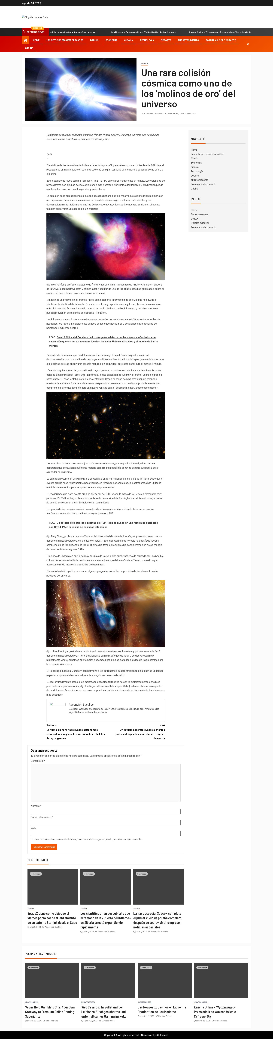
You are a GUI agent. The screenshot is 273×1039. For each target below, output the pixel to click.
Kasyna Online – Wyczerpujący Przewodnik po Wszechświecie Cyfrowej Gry (189, 32)
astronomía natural (95, 293)
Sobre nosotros (199, 214)
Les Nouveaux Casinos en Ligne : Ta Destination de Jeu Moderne (106, 32)
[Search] (248, 44)
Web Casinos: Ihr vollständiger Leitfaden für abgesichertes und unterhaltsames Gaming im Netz (103, 1011)
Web (33, 828)
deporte (166, 40)
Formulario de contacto (221, 40)
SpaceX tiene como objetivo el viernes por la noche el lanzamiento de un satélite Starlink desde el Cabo (52, 918)
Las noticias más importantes (64, 40)
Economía (111, 40)
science (144, 64)
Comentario (38, 760)
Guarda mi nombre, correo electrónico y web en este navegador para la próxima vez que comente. (88, 839)
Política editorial (200, 222)
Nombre (36, 805)
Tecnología (147, 40)
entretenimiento (188, 40)
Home (36, 40)
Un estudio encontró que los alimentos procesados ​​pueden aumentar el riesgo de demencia (140, 732)
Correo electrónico (42, 817)
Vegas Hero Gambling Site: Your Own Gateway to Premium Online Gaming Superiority (50, 1011)
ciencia (128, 40)
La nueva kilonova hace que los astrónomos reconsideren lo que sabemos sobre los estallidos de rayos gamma (75, 732)
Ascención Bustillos (153, 113)
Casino (29, 48)
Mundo (94, 40)
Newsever (146, 1035)
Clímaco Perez (52, 1021)
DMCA (194, 218)
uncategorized (32, 1002)
